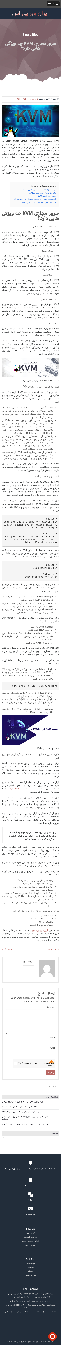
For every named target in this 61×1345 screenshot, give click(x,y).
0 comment (22, 99)
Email (52, 1048)
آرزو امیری (34, 99)
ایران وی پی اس (40, 930)
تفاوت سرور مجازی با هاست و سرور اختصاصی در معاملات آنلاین (25, 1124)
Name (52, 1037)
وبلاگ (4, 1138)
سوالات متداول (30, 1275)
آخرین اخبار (30, 1233)
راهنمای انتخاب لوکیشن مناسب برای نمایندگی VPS (20, 1112)
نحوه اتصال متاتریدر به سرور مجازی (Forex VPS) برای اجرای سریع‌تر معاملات (27, 1118)
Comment (51, 1007)
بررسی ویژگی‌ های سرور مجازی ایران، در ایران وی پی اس (22, 1101)
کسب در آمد (30, 1245)
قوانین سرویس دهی (30, 1241)
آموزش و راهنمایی (30, 1237)
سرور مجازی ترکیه (17, 789)
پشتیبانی (30, 1267)
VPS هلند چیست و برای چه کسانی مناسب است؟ (20, 1107)
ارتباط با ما (30, 1263)
